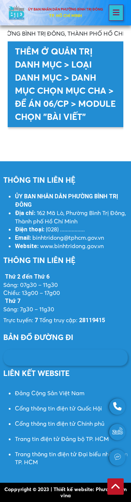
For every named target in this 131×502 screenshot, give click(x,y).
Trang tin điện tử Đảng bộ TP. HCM (62, 438)
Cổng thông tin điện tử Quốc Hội (58, 408)
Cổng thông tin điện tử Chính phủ (59, 423)
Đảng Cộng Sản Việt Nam (49, 393)
